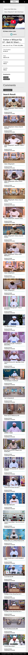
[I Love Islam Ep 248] (14, 570)
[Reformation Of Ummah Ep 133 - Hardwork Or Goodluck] (14, 462)
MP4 (5, 77)
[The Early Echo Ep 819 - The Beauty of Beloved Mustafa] (14, 337)
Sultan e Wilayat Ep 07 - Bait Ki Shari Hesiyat (13, 11)
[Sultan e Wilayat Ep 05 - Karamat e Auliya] (14, 212)
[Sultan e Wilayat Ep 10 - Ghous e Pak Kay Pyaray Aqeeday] (14, 102)
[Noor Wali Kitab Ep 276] (14, 498)
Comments (8, 90)
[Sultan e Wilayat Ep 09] (14, 157)
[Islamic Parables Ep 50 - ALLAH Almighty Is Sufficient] (14, 551)
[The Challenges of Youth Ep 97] (14, 374)
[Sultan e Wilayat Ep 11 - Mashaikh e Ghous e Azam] (14, 139)
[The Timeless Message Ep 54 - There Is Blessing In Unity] (14, 301)
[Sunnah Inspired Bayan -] (14, 639)
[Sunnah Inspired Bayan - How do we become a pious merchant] (14, 515)
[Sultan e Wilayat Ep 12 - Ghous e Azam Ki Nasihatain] (14, 120)
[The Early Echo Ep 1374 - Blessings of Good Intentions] (14, 355)
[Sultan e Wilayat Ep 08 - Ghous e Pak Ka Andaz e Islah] (14, 175)
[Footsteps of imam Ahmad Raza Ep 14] (14, 587)
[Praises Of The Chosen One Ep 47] (14, 481)
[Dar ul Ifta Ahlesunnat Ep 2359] (14, 622)
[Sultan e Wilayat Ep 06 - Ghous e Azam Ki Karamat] (14, 193)
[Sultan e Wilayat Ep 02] (14, 266)
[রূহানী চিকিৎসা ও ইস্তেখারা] (14, 426)
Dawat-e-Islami (7, 9)
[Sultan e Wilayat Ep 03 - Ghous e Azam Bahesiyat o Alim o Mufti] (14, 248)
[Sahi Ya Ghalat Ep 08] (14, 391)
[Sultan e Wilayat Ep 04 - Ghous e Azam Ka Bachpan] (14, 229)
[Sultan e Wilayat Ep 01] (14, 284)
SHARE (6, 79)
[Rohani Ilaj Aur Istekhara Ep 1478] (14, 409)
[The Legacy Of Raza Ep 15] (14, 319)
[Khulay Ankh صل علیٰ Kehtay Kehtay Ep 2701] (14, 534)
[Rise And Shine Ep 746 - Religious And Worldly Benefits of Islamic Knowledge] (14, 443)
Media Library (13, 9)
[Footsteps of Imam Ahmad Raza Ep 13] (14, 605)
